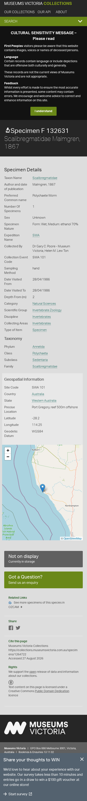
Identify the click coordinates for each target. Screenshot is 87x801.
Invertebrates (42, 316)
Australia (38, 394)
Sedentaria (40, 360)
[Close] (82, 760)
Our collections (19, 12)
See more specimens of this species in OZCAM (36, 605)
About (61, 12)
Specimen (40, 330)
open (32, 671)
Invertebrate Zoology (47, 310)
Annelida (39, 346)
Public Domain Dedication (52, 691)
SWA (36, 235)
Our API (44, 12)
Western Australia (44, 400)
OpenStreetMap (73, 538)
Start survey (17, 794)
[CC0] (11, 682)
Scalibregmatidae (45, 178)
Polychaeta (40, 353)
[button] (43, 21)
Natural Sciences (44, 303)
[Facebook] (11, 628)
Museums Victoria (38, 4)
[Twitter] (17, 628)
